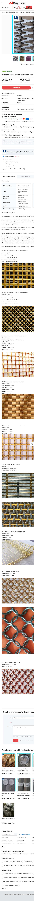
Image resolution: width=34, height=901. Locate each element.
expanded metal (21, 838)
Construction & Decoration (12, 12)
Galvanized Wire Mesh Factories (25, 873)
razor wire (4, 838)
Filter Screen (6, 861)
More (3, 888)
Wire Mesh (22, 12)
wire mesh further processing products (11, 844)
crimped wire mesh (21, 844)
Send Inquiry (16, 87)
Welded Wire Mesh (17, 861)
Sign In (4, 169)
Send (16, 741)
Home (3, 12)
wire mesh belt (20, 841)
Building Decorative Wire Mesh (10, 881)
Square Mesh (28, 861)
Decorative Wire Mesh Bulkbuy (10, 885)
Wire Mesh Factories (8, 873)
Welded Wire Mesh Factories (10, 877)
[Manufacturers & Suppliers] (17, 3)
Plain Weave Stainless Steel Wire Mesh (12, 865)
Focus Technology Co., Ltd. (21, 894)
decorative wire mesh (7, 841)
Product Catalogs (25, 834)
